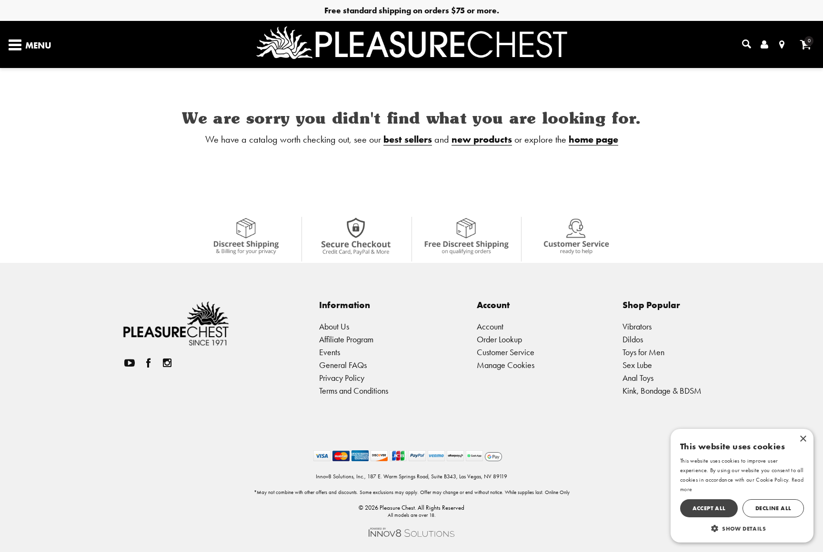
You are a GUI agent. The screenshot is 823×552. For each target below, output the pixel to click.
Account (490, 326)
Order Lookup (499, 339)
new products (482, 139)
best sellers (407, 139)
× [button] (802, 439)
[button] (742, 528)
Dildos (632, 339)
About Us (334, 326)
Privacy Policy (341, 378)
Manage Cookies (505, 365)
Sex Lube (637, 365)
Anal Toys (637, 378)
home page (593, 139)
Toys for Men (643, 352)
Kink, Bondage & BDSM (662, 391)
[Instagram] (167, 363)
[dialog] (742, 485)
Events (329, 352)
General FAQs (343, 365)
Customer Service (505, 352)
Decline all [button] (773, 508)
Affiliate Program (346, 339)
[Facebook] (149, 363)
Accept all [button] (709, 508)
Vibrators (637, 326)
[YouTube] (129, 363)
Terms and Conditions (353, 391)
